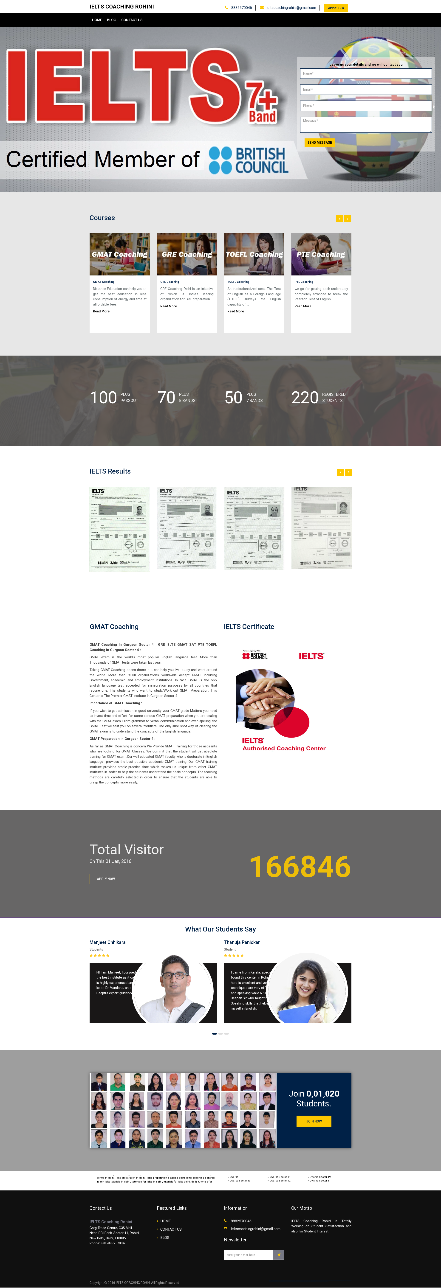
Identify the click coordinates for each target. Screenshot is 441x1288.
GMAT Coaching (103, 281)
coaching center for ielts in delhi (160, 1180)
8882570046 (241, 8)
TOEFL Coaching (238, 281)
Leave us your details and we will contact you (366, 64)
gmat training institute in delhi (120, 1180)
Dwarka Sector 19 (320, 1177)
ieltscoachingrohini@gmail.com (291, 8)
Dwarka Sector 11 (279, 1177)
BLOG (111, 20)
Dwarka (233, 1177)
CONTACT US (131, 20)
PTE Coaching (304, 281)
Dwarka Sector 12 (279, 1180)
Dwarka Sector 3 (319, 1180)
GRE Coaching (169, 281)
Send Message (320, 142)
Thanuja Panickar (242, 942)
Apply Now (336, 8)
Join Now (314, 1121)
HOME (97, 20)
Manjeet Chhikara (108, 942)
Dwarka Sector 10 (239, 1180)
